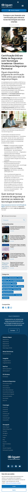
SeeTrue (5, 366)
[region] (14, 482)
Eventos (5, 280)
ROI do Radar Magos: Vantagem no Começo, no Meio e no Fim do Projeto (18, 246)
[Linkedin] (8, 466)
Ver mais (12, 231)
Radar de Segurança (7, 289)
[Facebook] (15, 466)
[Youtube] (19, 466)
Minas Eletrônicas (7, 283)
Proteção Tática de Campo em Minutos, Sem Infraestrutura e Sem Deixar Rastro (17, 228)
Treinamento (6, 297)
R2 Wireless (20, 286)
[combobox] (12, 220)
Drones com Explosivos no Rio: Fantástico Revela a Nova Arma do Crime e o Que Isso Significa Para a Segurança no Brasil (17, 237)
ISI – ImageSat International (16, 280)
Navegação (6, 424)
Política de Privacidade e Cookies (13, 483)
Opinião (15, 286)
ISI (8, 280)
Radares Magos (17, 289)
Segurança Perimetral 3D (8, 295)
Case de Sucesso (13, 277)
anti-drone (5, 277)
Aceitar (14, 486)
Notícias (14, 283)
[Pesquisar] (24, 220)
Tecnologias (18, 295)
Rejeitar (14, 490)
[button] (22, 5)
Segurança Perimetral (8, 292)
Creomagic (6, 405)
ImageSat (5, 358)
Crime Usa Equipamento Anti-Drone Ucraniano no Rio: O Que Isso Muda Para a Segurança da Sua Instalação (17, 255)
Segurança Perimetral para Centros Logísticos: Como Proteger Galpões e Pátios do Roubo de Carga (17, 264)
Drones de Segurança (9, 381)
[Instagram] (12, 466)
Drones (20, 277)
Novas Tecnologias (7, 286)
